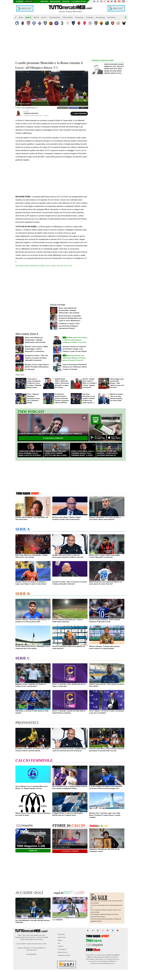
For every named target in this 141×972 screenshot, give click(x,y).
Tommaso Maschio (30, 113)
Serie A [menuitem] (28, 17)
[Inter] (56, 23)
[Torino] (112, 23)
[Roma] (101, 23)
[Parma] (96, 23)
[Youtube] (108, 1)
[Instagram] (104, 1)
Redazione (61, 934)
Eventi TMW (61, 937)
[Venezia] (124, 23)
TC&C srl (24, 935)
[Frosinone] (45, 23)
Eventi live (29, 1)
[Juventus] (62, 23)
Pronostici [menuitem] (111, 17)
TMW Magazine (55, 1)
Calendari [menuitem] (89, 17)
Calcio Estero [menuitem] (68, 17)
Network (19, 1)
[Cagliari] (28, 23)
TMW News (66, 1)
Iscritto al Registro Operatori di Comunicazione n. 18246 (31, 943)
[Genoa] (51, 23)
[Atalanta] (17, 23)
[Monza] (84, 23)
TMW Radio (44, 1)
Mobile (60, 940)
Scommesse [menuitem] (100, 17)
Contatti (61, 946)
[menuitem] (15, 17)
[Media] (115, 1)
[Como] (34, 23)
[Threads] (101, 1)
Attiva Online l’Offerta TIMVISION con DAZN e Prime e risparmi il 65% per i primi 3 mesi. (44, 266)
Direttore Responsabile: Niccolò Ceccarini (31, 939)
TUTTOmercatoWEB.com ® (38, 948)
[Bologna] (22, 23)
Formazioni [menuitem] (79, 17)
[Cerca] (125, 17)
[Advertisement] (108, 147)
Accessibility (62, 949)
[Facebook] (94, 1)
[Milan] (79, 23)
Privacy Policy (63, 952)
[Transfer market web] (123, 1)
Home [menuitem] (21, 17)
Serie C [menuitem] (44, 17)
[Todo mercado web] (119, 1)
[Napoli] (90, 23)
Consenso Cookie (64, 955)
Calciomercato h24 (78, 1)
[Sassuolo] (107, 23)
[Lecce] (73, 23)
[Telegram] (111, 1)
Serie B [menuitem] (36, 17)
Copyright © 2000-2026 (23, 948)
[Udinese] (118, 23)
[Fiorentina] (39, 23)
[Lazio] (67, 23)
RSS (59, 943)
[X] (97, 1)
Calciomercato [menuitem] (54, 17)
